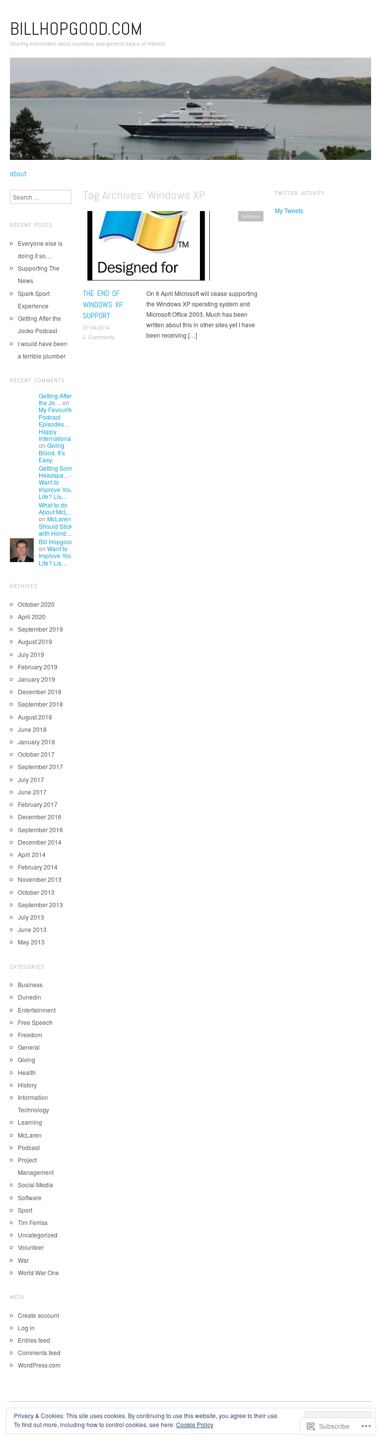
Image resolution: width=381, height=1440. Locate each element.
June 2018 (32, 729)
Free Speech (35, 1022)
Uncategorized (38, 1234)
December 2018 (40, 691)
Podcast (29, 1147)
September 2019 (40, 629)
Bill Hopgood (56, 541)
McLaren (30, 1135)
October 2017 (36, 754)
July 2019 (31, 654)
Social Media (35, 1184)
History (27, 1084)
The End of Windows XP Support (103, 304)
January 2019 (36, 679)
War (23, 1260)
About (18, 174)
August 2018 (35, 717)
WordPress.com (39, 1365)
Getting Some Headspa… (57, 471)
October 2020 (36, 604)
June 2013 (32, 929)
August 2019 (35, 641)
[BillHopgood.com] (190, 112)
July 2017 (31, 779)
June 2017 (32, 792)
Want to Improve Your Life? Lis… (56, 489)
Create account (38, 1315)
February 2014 (38, 867)
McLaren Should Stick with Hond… (55, 525)
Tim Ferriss (33, 1222)
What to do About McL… (56, 508)
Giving (26, 1059)
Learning (30, 1122)
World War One (38, 1272)
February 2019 (38, 666)
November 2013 (40, 879)
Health (27, 1072)
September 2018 (40, 704)
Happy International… (58, 434)
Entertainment (37, 1010)
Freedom (30, 1034)
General (29, 1047)
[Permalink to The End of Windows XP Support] (146, 248)
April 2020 (32, 616)
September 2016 (40, 829)
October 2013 (36, 892)
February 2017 (38, 804)
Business (30, 984)
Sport (25, 1210)
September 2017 (40, 766)
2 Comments (99, 337)
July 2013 (31, 917)
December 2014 (40, 842)
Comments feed (39, 1352)
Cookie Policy (194, 1424)
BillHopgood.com (76, 28)
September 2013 (40, 904)
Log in (26, 1327)
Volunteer (31, 1247)
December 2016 (40, 816)
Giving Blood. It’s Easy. (52, 452)
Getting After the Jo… (55, 399)
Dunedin (29, 997)
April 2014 (32, 854)
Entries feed (34, 1340)
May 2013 (31, 941)
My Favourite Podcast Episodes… (56, 416)
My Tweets (289, 210)
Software (251, 216)
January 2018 (36, 741)
